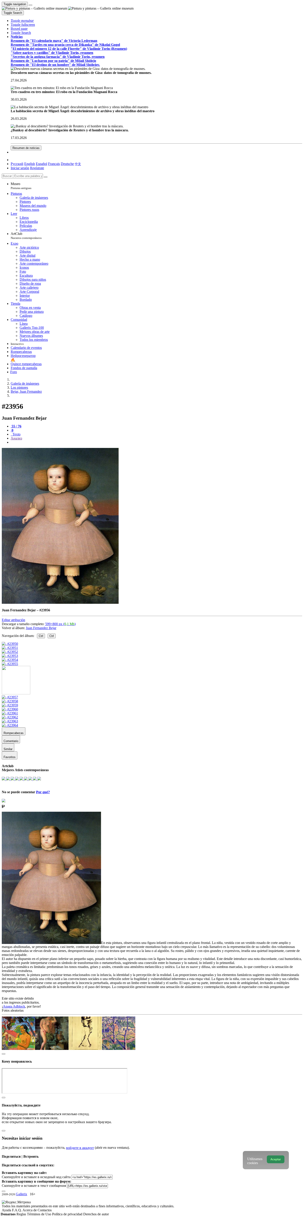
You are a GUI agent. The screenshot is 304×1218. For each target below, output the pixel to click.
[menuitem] (78, 164)
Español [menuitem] (41, 164)
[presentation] (156, 442)
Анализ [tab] (16, 438)
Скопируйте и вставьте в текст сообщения (34, 1185)
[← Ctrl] (10, 664)
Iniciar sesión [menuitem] (20, 168)
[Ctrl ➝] (10, 697)
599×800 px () (60, 624)
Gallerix (21, 1194)
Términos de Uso (39, 1214)
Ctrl (41, 636)
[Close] (45, 177)
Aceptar (275, 1159)
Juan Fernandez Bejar (41, 628)
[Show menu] (30, 5)
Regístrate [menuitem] (37, 168)
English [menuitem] (29, 164)
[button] (22, 20)
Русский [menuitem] (17, 164)
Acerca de (30, 1210)
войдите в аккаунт (80, 1148)
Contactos (45, 1210)
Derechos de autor (96, 1214)
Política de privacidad (67, 1214)
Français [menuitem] (54, 164)
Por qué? (43, 792)
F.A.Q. (17, 1210)
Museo (21, 186)
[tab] (16, 426)
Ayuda (7, 1210)
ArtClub (26, 236)
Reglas (21, 1214)
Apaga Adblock (14, 1006)
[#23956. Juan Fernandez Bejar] (60, 602)
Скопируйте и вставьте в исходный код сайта (36, 1177)
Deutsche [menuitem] (67, 164)
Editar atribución (13, 620)
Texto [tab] (16, 434)
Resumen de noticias (26, 148)
